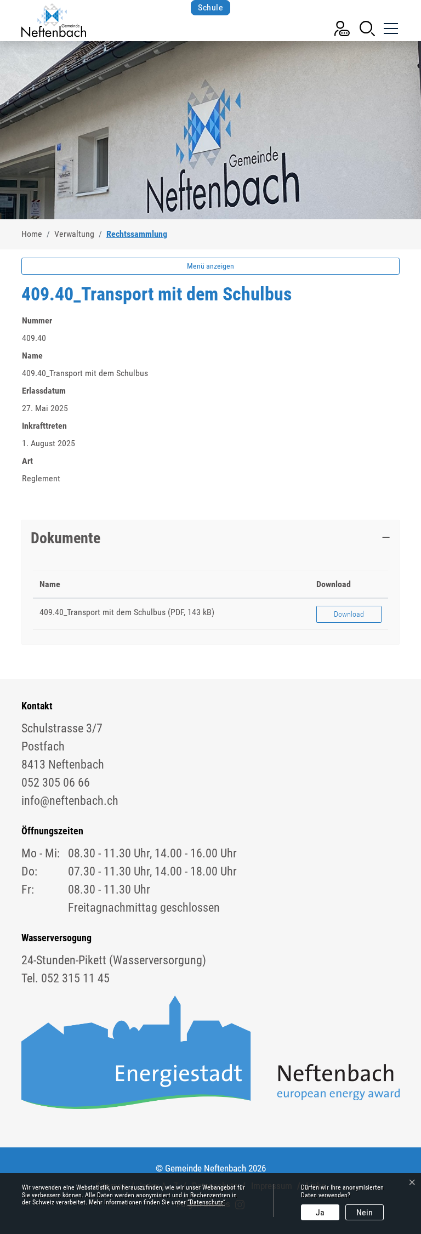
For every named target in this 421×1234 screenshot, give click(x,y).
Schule (210, 7)
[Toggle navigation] (390, 24)
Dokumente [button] (65, 538)
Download (333, 584)
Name (49, 584)
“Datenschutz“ (206, 1202)
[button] (367, 27)
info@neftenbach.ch (69, 800)
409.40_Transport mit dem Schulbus (102, 612)
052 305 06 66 (55, 782)
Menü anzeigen (210, 265)
